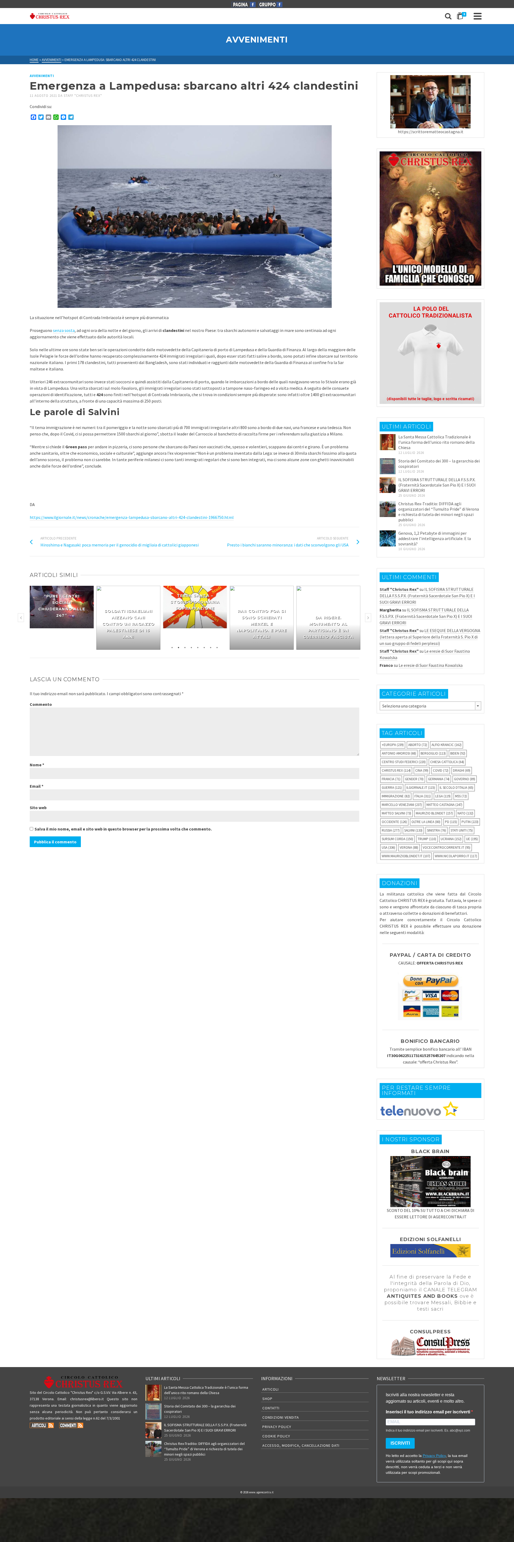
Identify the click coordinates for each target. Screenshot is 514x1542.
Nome (37, 764)
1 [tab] (172, 647)
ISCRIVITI (400, 1443)
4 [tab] (191, 647)
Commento (41, 704)
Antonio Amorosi (399, 753)
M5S (461, 796)
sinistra (436, 830)
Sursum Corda (397, 839)
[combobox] (430, 705)
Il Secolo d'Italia (456, 787)
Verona (409, 847)
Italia (422, 796)
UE (472, 839)
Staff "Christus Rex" (83, 95)
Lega (443, 796)
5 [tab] (198, 647)
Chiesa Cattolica (447, 762)
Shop (267, 1398)
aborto (417, 745)
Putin (470, 822)
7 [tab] (210, 647)
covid (440, 770)
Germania (438, 779)
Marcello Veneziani (402, 804)
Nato (465, 813)
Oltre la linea (425, 822)
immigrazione (396, 796)
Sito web (38, 807)
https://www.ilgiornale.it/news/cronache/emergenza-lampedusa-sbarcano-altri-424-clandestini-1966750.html (132, 517)
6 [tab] (204, 647)
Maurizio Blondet (434, 813)
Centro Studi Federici (404, 762)
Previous (21, 617)
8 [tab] (217, 647)
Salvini (413, 830)
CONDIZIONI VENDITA (280, 1417)
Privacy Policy (276, 1426)
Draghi (461, 770)
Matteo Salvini (396, 813)
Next (368, 617)
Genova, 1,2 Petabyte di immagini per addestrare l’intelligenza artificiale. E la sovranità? (434, 538)
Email (36, 786)
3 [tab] (185, 647)
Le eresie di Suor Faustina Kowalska (431, 665)
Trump (427, 839)
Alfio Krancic (447, 745)
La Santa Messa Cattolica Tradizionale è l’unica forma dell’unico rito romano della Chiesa (436, 442)
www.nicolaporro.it (456, 856)
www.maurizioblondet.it (406, 856)
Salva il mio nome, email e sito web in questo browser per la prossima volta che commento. (123, 829)
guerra (392, 787)
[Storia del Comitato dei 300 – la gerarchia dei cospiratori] (388, 466)
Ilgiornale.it (420, 787)
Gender (414, 779)
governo (464, 779)
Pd (451, 822)
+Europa (393, 745)
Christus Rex (396, 770)
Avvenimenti (42, 76)
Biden (457, 753)
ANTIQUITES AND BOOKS (422, 1296)
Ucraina (451, 839)
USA (388, 847)
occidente (394, 822)
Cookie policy (276, 1436)
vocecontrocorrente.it (446, 847)
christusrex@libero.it (87, 1398)
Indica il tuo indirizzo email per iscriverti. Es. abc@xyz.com (428, 1430)
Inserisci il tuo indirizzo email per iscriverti (428, 1412)
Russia (391, 830)
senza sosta (64, 330)
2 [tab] (178, 647)
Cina (421, 770)
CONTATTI (270, 1408)
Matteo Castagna (444, 804)
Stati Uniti (462, 830)
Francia (391, 779)
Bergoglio (433, 753)
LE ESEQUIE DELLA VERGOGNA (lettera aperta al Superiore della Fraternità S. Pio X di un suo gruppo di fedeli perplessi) (430, 637)
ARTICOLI (270, 1389)
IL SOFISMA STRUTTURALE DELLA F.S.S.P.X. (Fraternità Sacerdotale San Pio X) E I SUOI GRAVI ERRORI (437, 485)
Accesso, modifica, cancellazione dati (300, 1445)
